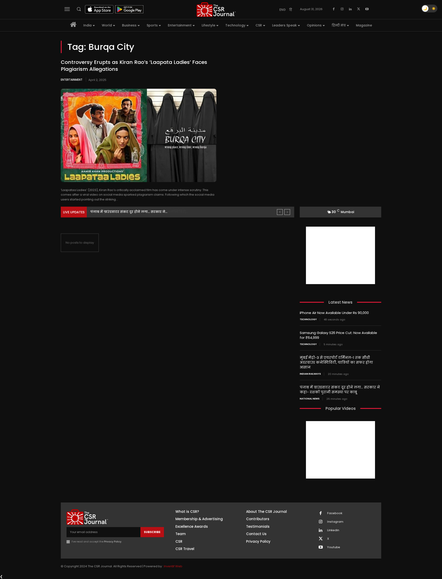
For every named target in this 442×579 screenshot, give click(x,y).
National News (310, 398)
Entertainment (71, 80)
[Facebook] (334, 9)
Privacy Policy (112, 541)
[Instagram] (342, 9)
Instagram (335, 522)
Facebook (334, 513)
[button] (78, 8)
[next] (287, 212)
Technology (308, 319)
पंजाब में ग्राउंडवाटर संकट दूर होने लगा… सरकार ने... (128, 211)
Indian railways (310, 374)
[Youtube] (367, 9)
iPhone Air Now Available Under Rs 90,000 (334, 312)
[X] (358, 9)
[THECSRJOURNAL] (216, 9)
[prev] (280, 212)
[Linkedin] (350, 9)
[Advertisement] (340, 255)
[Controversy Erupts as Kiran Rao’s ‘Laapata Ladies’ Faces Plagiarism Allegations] (138, 135)
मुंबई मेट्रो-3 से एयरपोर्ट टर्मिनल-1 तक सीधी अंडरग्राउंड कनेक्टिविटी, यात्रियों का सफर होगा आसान (336, 362)
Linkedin (333, 530)
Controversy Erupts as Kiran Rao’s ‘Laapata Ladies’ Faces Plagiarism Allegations (134, 66)
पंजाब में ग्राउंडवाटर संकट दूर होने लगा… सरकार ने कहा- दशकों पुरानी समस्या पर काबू (340, 389)
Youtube (333, 547)
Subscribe (152, 532)
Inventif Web (173, 566)
